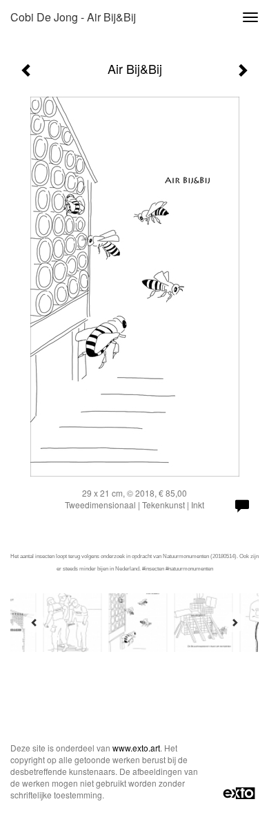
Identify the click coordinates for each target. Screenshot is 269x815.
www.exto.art (136, 748)
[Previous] (34, 622)
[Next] (234, 622)
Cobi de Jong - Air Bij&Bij (73, 17)
